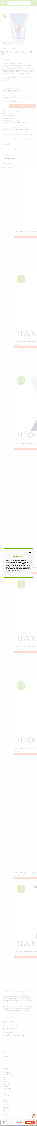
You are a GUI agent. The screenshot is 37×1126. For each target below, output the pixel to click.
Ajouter (30, 1122)
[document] (18, 563)
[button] (30, 551)
